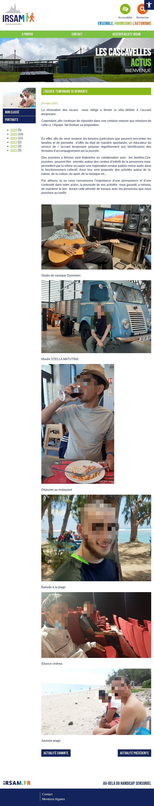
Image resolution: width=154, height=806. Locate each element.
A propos (27, 34)
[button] (149, 5)
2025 (13, 134)
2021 (13, 150)
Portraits (11, 120)
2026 (13, 130)
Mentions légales (53, 799)
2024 (13, 138)
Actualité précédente (134, 753)
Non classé (12, 112)
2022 (13, 146)
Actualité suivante (56, 753)
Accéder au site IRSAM (126, 34)
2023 (13, 142)
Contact (77, 34)
